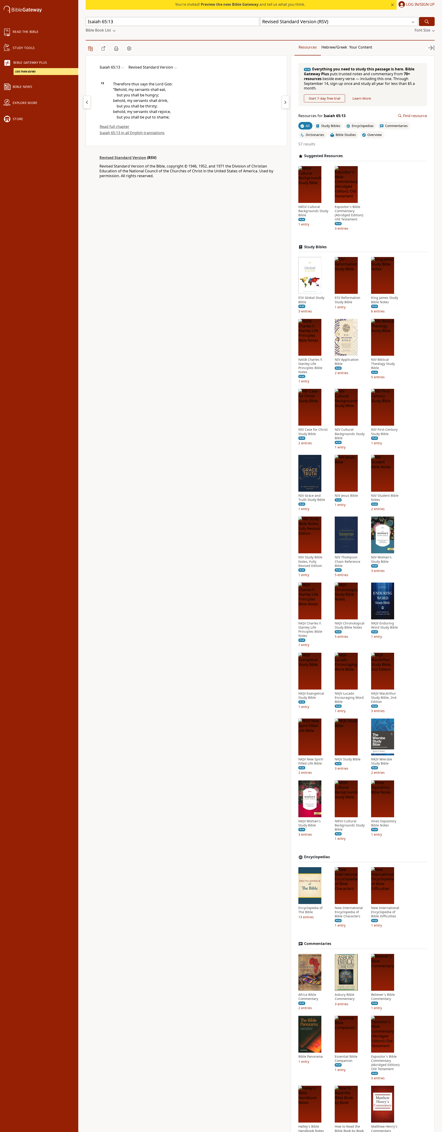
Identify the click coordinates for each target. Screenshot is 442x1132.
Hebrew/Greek (334, 47)
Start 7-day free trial (324, 98)
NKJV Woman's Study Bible (309, 823)
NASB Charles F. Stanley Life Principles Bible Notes (310, 366)
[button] (416, 5)
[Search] (427, 21)
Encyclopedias (317, 857)
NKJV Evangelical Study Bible (311, 695)
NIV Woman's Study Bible (381, 559)
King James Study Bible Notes (384, 300)
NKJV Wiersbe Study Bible (381, 761)
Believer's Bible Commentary (383, 997)
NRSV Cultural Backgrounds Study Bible (313, 211)
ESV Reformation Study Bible (347, 300)
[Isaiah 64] (87, 102)
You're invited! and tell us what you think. (240, 4)
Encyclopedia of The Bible (310, 910)
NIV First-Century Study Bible (384, 431)
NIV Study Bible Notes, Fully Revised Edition (310, 561)
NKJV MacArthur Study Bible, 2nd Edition (383, 697)
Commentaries (317, 943)
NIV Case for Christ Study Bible (313, 431)
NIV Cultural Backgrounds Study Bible (350, 433)
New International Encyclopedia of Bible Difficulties (385, 912)
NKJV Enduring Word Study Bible (384, 625)
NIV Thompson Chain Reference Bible (347, 561)
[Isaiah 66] (285, 102)
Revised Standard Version (122, 157)
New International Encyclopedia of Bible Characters (349, 912)
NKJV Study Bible (348, 759)
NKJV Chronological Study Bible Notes (349, 625)
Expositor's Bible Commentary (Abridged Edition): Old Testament (349, 213)
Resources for (322, 115)
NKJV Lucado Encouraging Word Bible (349, 697)
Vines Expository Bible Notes (383, 823)
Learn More (361, 98)
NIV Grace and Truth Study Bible (311, 498)
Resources (308, 47)
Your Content (360, 47)
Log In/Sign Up (420, 4)
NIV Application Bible (347, 362)
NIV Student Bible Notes (384, 498)
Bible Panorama (310, 1056)
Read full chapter (114, 126)
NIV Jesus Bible (346, 496)
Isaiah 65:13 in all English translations (132, 132)
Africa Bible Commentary (308, 997)
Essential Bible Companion (346, 1058)
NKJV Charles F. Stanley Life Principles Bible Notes (310, 629)
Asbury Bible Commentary (345, 997)
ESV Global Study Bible (311, 300)
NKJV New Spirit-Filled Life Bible (311, 761)
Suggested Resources (323, 155)
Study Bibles (315, 247)
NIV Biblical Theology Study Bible (383, 364)
